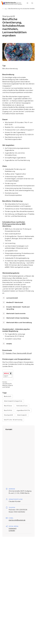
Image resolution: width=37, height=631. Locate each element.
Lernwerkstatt (12, 298)
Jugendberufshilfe (23, 410)
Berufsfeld (8, 410)
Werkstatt (7, 396)
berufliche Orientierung (13, 420)
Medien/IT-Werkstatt (14, 302)
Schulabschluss (22, 406)
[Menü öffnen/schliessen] (27, 3)
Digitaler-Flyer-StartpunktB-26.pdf (19, 353)
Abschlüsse (8, 406)
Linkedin (12, 530)
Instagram (12, 528)
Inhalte (9, 344)
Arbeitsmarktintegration (13, 401)
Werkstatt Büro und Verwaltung (19, 322)
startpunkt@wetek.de (17, 520)
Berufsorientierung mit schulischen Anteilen (21, 8)
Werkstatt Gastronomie (15, 313)
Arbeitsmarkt (22, 415)
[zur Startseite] (11, 3)
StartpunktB (8, 415)
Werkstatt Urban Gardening (17, 318)
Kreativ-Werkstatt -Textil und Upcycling (18, 308)
